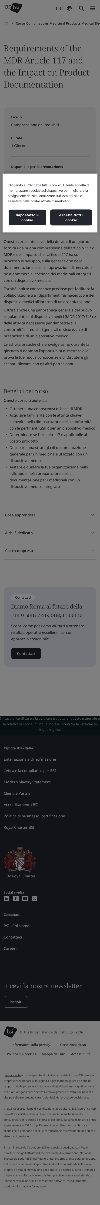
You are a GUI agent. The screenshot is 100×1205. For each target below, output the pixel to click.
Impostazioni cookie (27, 217)
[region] (50, 203)
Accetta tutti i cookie (71, 217)
